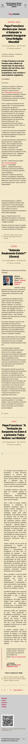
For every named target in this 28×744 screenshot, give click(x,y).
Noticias (4, 698)
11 (10, 690)
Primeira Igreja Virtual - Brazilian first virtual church (14, 4)
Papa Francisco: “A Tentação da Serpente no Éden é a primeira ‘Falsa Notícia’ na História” (14, 432)
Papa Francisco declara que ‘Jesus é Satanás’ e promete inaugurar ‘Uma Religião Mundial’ (14, 34)
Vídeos (4, 704)
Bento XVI (6, 235)
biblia (11, 677)
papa (10, 236)
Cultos (17, 22)
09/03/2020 (22, 260)
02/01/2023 (22, 46)
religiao (23, 678)
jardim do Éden (16, 678)
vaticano (16, 680)
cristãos (22, 677)
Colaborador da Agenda (12, 92)
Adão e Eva (7, 677)
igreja (10, 678)
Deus (5, 678)
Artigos (4, 707)
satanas (6, 238)
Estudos (14, 246)
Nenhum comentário (15, 48)
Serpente (11, 680)
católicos (11, 22)
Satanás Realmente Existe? (20, 282)
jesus (16, 235)
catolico (12, 235)
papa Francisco (16, 236)
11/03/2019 (22, 442)
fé (7, 678)
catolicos (16, 677)
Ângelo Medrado (11, 46)
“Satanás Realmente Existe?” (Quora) (14, 253)
